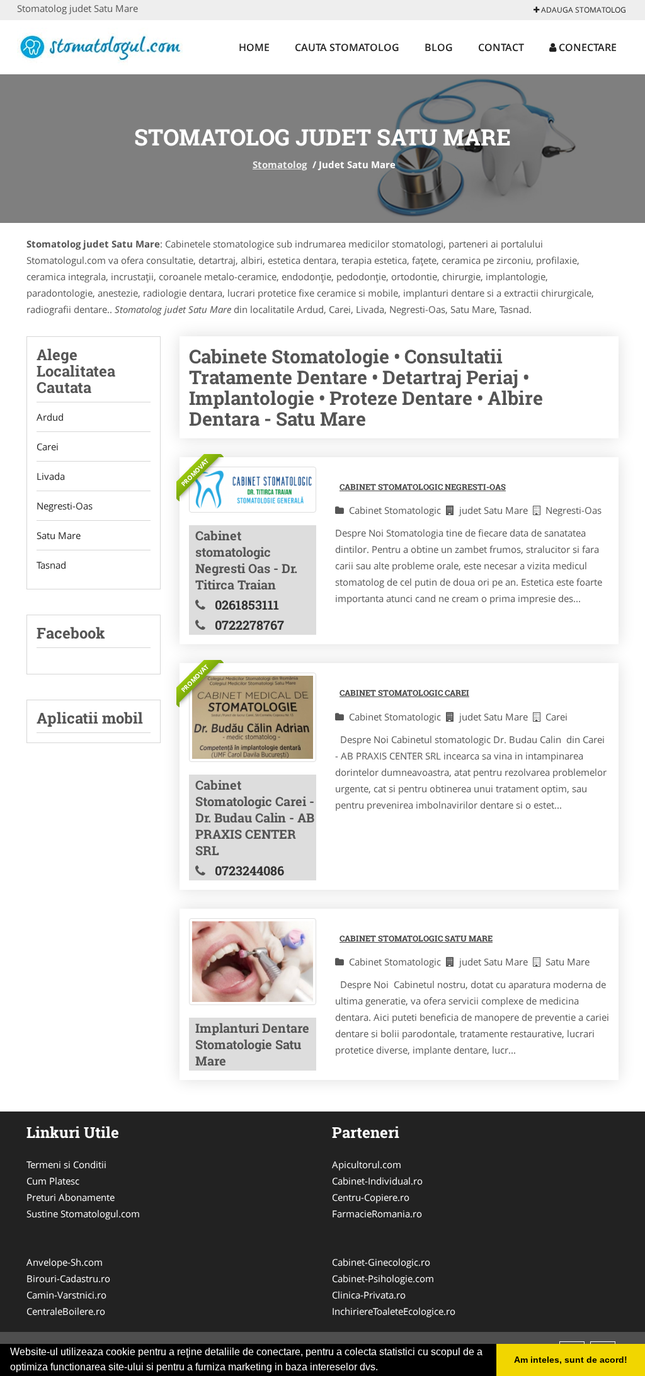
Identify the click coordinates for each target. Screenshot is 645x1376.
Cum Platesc (52, 1180)
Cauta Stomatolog (347, 47)
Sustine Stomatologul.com (83, 1213)
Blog (439, 47)
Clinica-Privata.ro (369, 1294)
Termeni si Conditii (66, 1164)
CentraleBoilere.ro (65, 1311)
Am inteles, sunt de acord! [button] (570, 1360)
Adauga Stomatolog (582, 9)
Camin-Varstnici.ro (66, 1294)
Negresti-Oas (65, 505)
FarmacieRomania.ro (377, 1213)
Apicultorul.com (366, 1164)
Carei (48, 446)
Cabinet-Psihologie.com (383, 1278)
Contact (501, 47)
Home (254, 47)
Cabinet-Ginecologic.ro (381, 1262)
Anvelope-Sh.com (64, 1262)
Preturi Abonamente (70, 1197)
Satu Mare (59, 535)
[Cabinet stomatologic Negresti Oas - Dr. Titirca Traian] (253, 490)
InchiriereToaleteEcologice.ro (393, 1311)
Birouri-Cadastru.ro (68, 1278)
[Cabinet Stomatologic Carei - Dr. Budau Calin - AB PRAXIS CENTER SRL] (253, 717)
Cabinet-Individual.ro (377, 1180)
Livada (51, 476)
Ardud (50, 417)
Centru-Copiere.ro (370, 1197)
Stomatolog (280, 164)
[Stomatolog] (100, 45)
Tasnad (51, 565)
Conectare (586, 47)
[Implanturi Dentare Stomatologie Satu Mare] (253, 962)
